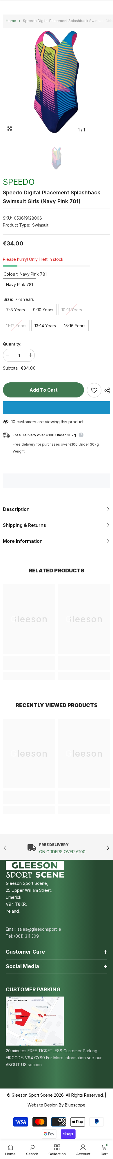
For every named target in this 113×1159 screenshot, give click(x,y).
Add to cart (44, 390)
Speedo (19, 182)
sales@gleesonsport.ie (39, 929)
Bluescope (75, 1104)
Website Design (43, 1104)
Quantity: (12, 343)
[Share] (105, 390)
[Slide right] (108, 848)
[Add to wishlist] (94, 390)
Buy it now (56, 407)
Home (11, 21)
